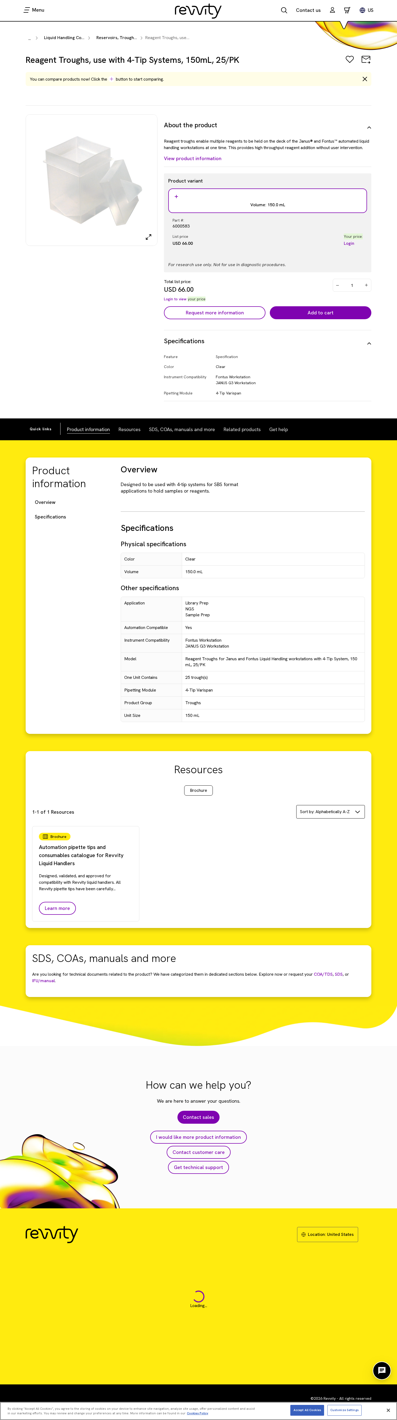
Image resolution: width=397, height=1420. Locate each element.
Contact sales (198, 1117)
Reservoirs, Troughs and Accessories (133, 37)
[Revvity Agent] (382, 1370)
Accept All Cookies (307, 1410)
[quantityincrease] (367, 285)
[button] (332, 10)
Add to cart (321, 313)
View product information (192, 158)
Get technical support (198, 1167)
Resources (129, 429)
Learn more (57, 908)
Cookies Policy (197, 1413)
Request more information (215, 313)
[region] (198, 1411)
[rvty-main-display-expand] (148, 237)
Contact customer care (199, 1152)
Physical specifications (153, 544)
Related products (242, 429)
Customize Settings (344, 1410)
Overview (45, 502)
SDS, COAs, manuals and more (182, 429)
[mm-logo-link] (198, 11)
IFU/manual (43, 981)
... (29, 38)
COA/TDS (323, 974)
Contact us (308, 10)
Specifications (50, 517)
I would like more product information (198, 1137)
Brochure (198, 790)
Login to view (175, 299)
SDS (338, 974)
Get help (278, 429)
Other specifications (150, 588)
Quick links (41, 429)
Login (349, 243)
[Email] (366, 63)
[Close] (388, 1410)
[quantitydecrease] (337, 285)
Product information (88, 429)
